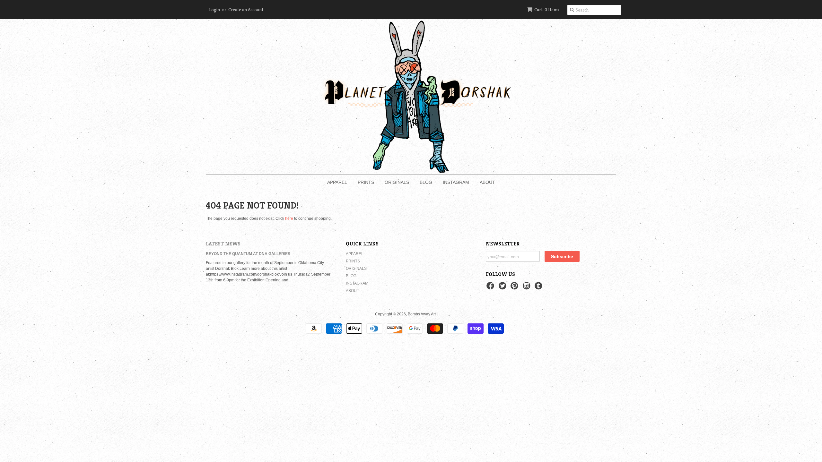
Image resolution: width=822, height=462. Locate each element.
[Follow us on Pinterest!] (515, 288)
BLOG (426, 182)
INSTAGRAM (456, 182)
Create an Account (245, 10)
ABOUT (487, 182)
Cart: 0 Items (546, 10)
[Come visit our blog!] (539, 288)
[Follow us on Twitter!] (503, 288)
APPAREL (337, 182)
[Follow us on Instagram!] (527, 288)
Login (214, 10)
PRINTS (366, 182)
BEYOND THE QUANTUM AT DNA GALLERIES (248, 254)
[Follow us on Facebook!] (491, 288)
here (289, 218)
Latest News (223, 243)
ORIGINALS (397, 182)
